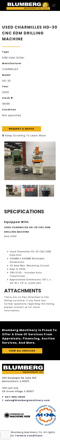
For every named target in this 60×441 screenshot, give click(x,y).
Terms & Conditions (28, 435)
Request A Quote (21, 128)
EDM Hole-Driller (13, 57)
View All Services (22, 350)
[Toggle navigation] (54, 5)
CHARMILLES (10, 69)
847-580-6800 (15, 397)
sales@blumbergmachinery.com (27, 400)
